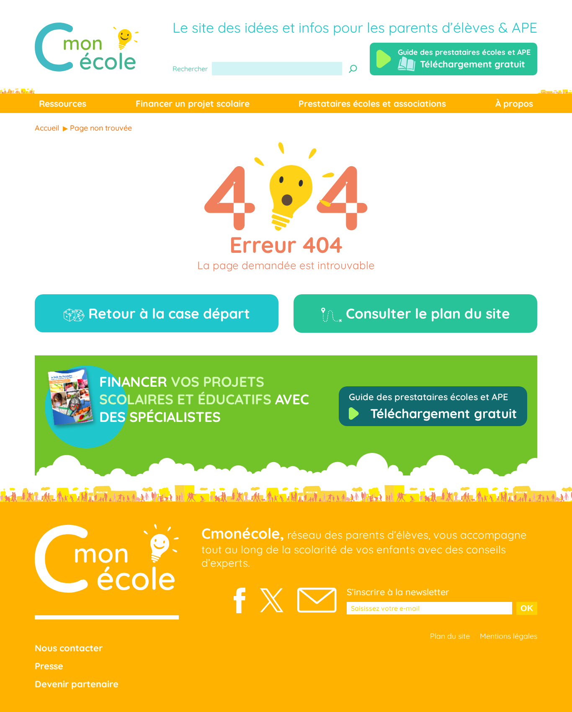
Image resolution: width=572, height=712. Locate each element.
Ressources (62, 103)
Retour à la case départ (167, 313)
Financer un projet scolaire (193, 103)
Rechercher (190, 68)
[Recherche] (353, 68)
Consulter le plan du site (426, 313)
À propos (514, 103)
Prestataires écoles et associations (372, 103)
